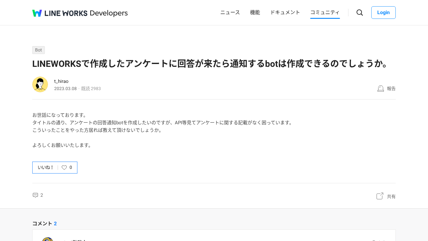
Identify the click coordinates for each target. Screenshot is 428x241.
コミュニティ (325, 12)
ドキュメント (285, 12)
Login (383, 12)
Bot (38, 49)
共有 (391, 196)
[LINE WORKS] (59, 13)
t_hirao (61, 81)
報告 (391, 88)
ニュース (230, 12)
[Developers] (109, 13)
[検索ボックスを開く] (360, 13)
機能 (255, 12)
